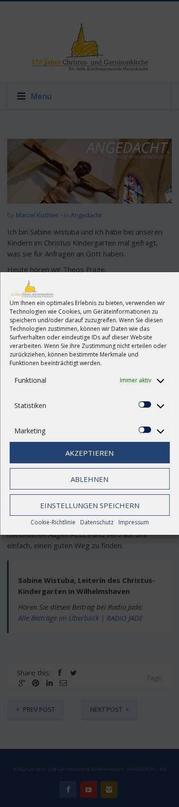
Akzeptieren (89, 453)
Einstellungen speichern (89, 505)
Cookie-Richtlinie (53, 522)
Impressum (133, 522)
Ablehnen (89, 479)
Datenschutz (97, 522)
